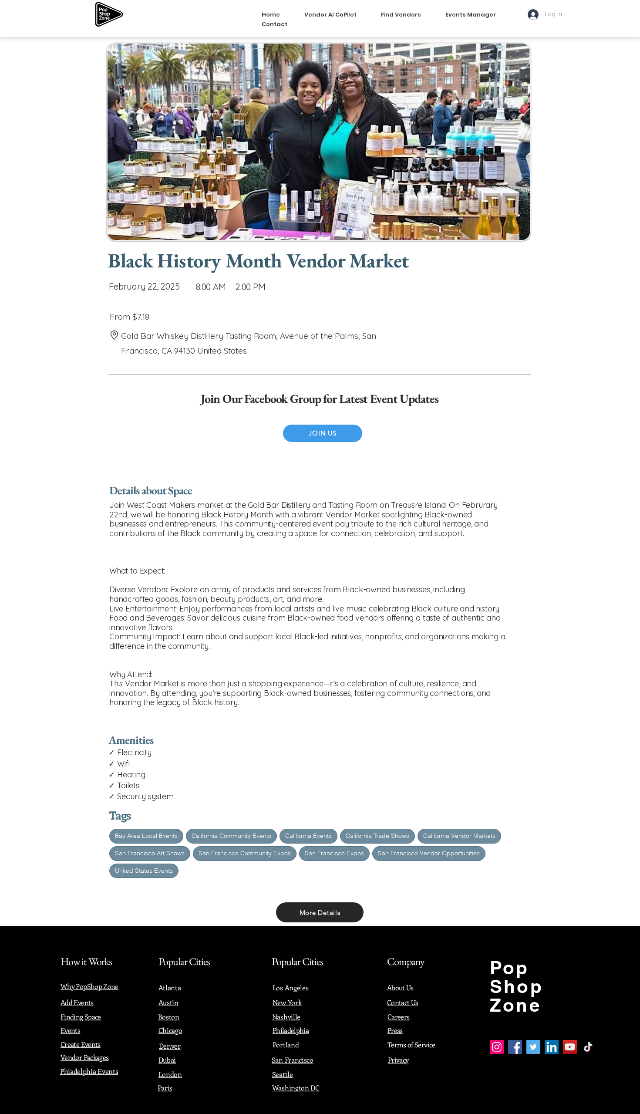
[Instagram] (497, 1047)
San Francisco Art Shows (150, 853)
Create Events (81, 1044)
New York (287, 1002)
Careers (398, 1016)
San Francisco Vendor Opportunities (429, 853)
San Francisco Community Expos (245, 853)
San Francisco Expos (334, 853)
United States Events (144, 870)
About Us (400, 987)
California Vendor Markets (459, 836)
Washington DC (296, 1087)
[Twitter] (533, 1047)
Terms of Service (411, 1044)
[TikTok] (588, 1047)
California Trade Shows (377, 836)
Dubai (167, 1059)
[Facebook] (515, 1047)
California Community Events (231, 836)
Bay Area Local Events (146, 836)
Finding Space (81, 1016)
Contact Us (402, 1002)
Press (395, 1030)
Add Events (77, 1002)
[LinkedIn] (552, 1047)
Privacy (398, 1059)
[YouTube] (570, 1047)
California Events (308, 836)
